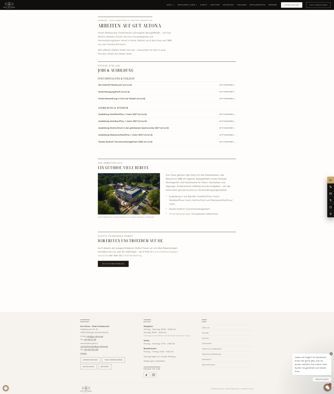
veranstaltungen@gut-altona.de (94, 346)
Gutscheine (88, 367)
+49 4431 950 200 (91, 349)
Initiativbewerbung (132, 255)
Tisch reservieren (113, 360)
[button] (5, 388)
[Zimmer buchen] (330, 180)
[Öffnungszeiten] (330, 207)
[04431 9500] (330, 186)
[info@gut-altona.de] (330, 193)
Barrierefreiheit (208, 364)
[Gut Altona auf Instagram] (153, 375)
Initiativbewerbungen (180, 213)
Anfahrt (83, 353)
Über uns (206, 327)
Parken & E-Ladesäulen (212, 349)
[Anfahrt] (330, 214)
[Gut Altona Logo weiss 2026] (9, 2)
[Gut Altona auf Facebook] (146, 375)
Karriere (205, 338)
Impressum (206, 359)
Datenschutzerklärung (211, 354)
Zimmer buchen (90, 360)
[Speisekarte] (330, 200)
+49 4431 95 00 (90, 339)
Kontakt (205, 333)
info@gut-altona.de (95, 336)
